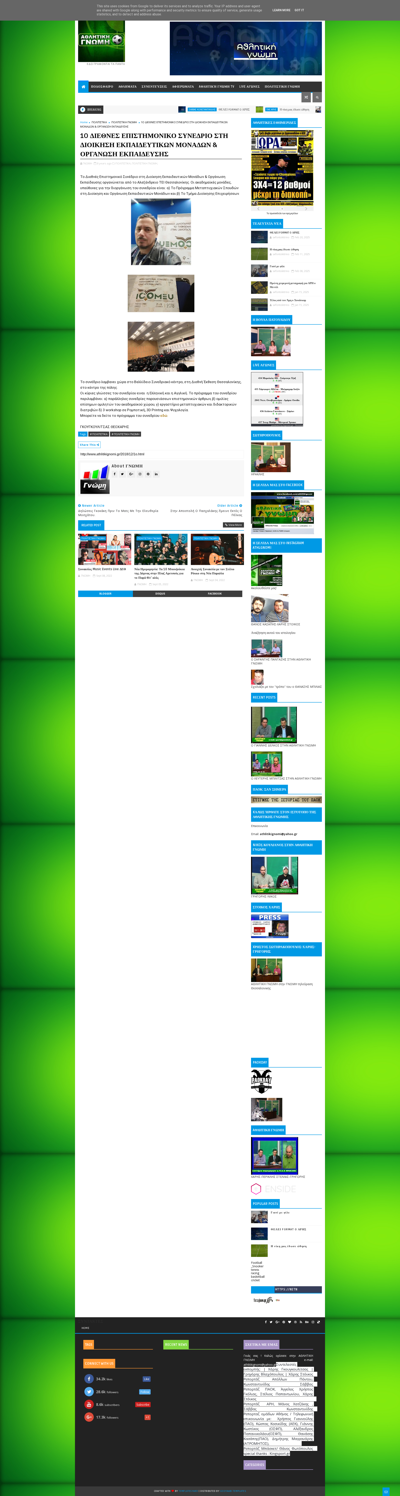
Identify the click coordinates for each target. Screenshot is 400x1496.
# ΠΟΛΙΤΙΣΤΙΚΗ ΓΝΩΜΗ (125, 434)
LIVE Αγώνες (249, 86)
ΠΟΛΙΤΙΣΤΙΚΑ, (123, 163)
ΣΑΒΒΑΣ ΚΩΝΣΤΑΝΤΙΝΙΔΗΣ (120, 109)
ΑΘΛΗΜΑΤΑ (127, 86)
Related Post (91, 525)
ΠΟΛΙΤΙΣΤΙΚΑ (99, 122)
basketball (258, 1277)
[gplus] (277, 1322)
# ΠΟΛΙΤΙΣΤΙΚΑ (99, 434)
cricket (255, 1280)
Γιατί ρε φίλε (281, 109)
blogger (105, 593)
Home (84, 122)
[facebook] (266, 1322)
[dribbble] (295, 1322)
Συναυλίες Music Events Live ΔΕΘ (102, 569)
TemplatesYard (188, 1491)
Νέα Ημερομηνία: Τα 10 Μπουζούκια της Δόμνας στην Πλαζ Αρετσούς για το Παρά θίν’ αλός (159, 573)
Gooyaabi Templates (233, 1491)
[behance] (307, 1322)
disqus (160, 593)
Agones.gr (288, 425)
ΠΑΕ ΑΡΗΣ (189, 109)
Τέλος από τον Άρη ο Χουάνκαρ (288, 300)
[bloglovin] (289, 1322)
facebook (215, 593)
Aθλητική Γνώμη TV (216, 86)
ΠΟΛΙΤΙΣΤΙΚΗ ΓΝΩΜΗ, (145, 163)
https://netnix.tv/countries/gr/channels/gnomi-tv (286, 1290)
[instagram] (313, 1322)
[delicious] (318, 1322)
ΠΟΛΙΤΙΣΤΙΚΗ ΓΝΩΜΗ (282, 86)
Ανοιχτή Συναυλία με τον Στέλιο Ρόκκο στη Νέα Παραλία (212, 571)
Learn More (281, 10)
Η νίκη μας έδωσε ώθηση (212, 109)
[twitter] (271, 1322)
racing (255, 1273)
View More (235, 525)
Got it (299, 10)
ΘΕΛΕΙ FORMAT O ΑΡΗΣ (152, 109)
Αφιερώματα (183, 86)
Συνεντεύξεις (154, 86)
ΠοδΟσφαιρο (102, 86)
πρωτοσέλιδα (276, 213)
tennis (255, 1270)
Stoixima (299, 425)
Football (256, 1263)
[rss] (301, 1322)
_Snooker (257, 1266)
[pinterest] (283, 1322)
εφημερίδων (292, 213)
